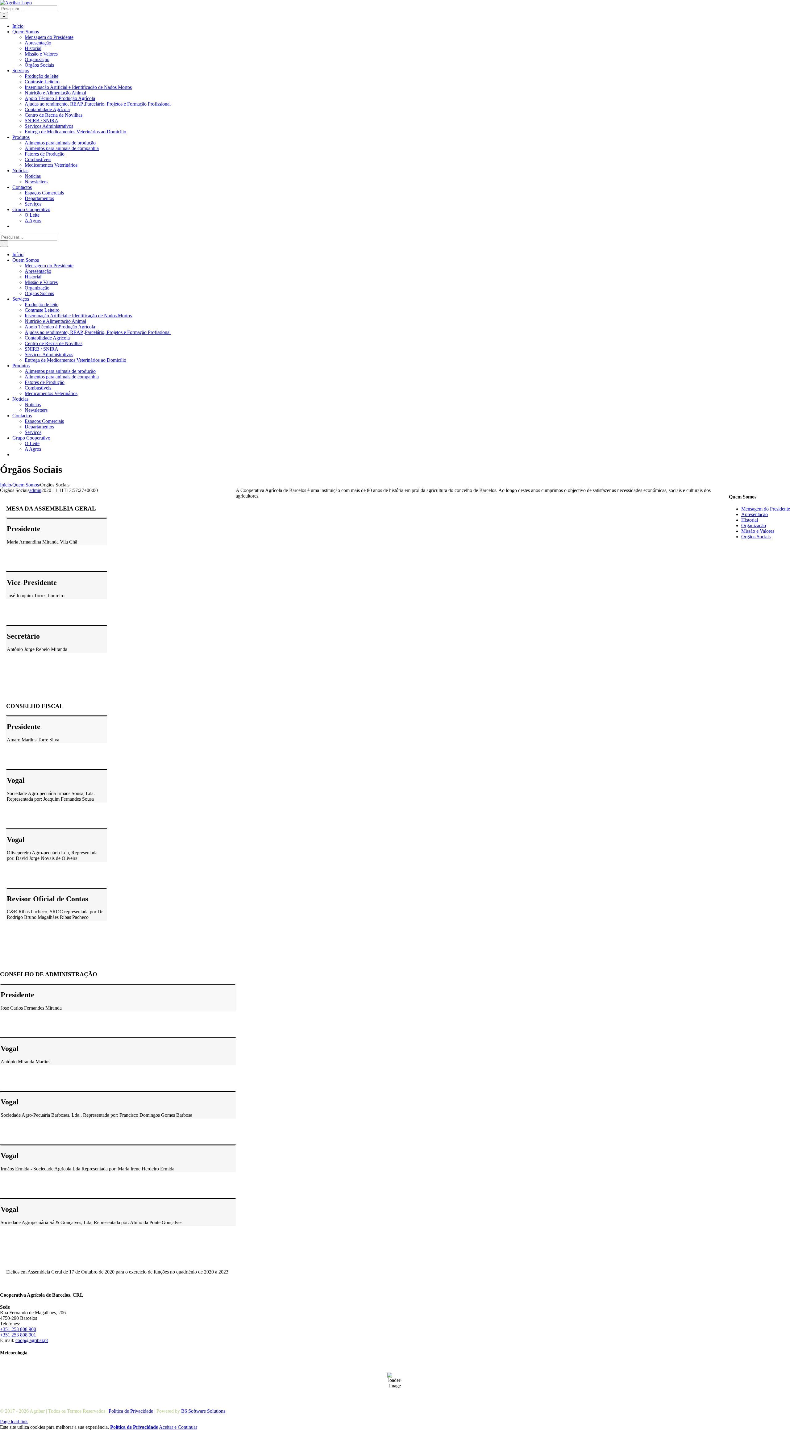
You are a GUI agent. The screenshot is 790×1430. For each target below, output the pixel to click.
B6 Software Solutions (203, 1411)
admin (35, 490)
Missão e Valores (757, 531)
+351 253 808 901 (18, 1334)
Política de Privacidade (131, 1411)
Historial (749, 520)
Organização (753, 525)
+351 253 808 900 (18, 1329)
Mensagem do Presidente (765, 508)
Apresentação (754, 514)
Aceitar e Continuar (178, 1427)
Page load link (14, 1421)
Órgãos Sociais (756, 536)
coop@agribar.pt (31, 1340)
